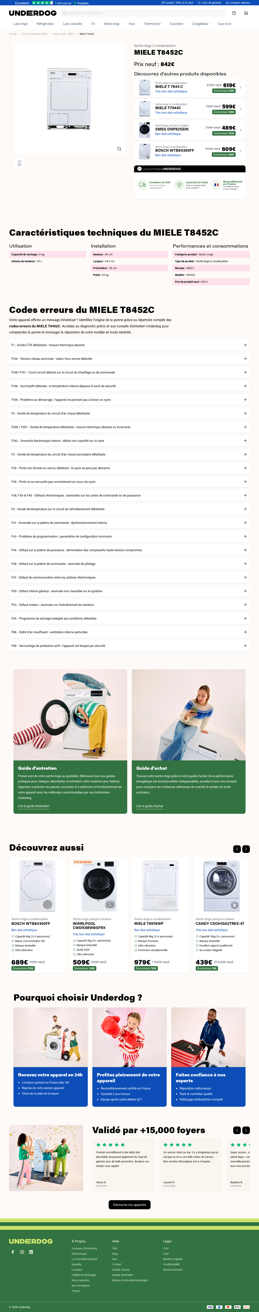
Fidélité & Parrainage (84, 1275)
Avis (114, 1259)
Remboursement (172, 1269)
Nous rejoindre (80, 1280)
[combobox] (143, 13)
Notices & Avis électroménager (130, 1280)
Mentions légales (173, 1259)
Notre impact (79, 1253)
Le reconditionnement (84, 1259)
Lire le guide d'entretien (33, 806)
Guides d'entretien (122, 1275)
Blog (115, 1253)
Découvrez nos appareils (129, 1205)
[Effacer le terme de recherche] (219, 16)
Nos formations (81, 1285)
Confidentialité (171, 1264)
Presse (76, 1291)
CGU (166, 1253)
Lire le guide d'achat (149, 806)
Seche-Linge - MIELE (63, 33)
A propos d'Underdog (84, 1248)
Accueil (12, 33)
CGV (166, 1248)
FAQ (114, 1248)
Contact (116, 1264)
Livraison (77, 1269)
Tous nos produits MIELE (35, 33)
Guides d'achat (120, 1269)
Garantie (76, 1264)
